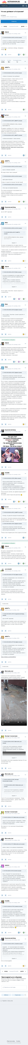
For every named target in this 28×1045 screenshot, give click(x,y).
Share (6, 995)
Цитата (9, 54)
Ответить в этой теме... (10, 987)
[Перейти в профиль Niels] (2, 223)
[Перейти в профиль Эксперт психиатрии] (2, 737)
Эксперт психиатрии (11, 736)
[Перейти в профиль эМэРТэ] (2, 68)
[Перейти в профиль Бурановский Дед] (2, 208)
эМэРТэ (7, 67)
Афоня (7, 32)
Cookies (18, 1041)
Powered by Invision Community (14, 1042)
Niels (6, 222)
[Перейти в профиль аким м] (2, 866)
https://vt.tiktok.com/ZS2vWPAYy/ (8, 656)
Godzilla (7, 472)
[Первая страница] (2, 26)
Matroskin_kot (9, 671)
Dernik (4, 15)
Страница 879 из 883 (14, 26)
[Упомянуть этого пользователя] (2, 55)
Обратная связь (11, 1041)
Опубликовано (12, 33)
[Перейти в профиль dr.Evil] (2, 116)
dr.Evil (16, 37)
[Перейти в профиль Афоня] (2, 32)
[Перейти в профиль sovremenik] (2, 570)
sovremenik (8, 569)
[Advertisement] (14, 1021)
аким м (7, 865)
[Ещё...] (25, 33)
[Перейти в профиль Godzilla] (2, 473)
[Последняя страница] (26, 26)
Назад (5, 26)
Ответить (14, 21)
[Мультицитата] (6, 55)
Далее (22, 26)
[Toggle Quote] (3, 37)
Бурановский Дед (10, 207)
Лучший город (13, 16)
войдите (18, 980)
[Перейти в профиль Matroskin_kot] (2, 672)
